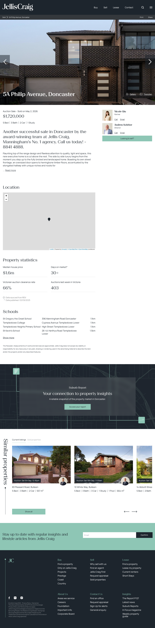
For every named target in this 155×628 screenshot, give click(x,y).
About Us (63, 594)
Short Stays (128, 575)
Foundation (63, 606)
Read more (10, 170)
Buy (96, 7)
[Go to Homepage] (17, 7)
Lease (116, 7)
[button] (49, 219)
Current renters (130, 571)
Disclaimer (35, 603)
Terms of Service (26, 607)
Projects (62, 571)
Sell (105, 7)
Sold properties (34, 439)
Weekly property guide (130, 615)
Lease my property (131, 567)
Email (122, 119)
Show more (8, 337)
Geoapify (64, 249)
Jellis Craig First (97, 571)
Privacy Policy (26, 603)
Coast (61, 579)
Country (62, 583)
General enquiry (98, 609)
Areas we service (66, 598)
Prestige (62, 575)
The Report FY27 (130, 598)
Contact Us (96, 594)
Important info (65, 609)
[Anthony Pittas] (125, 481)
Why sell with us (98, 564)
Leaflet (52, 249)
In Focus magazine (131, 609)
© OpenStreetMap (83, 249)
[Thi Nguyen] (63, 481)
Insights (126, 594)
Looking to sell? (127, 138)
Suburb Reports (130, 606)
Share (150, 17)
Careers (62, 602)
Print (141, 17)
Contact (129, 7)
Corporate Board (66, 613)
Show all (28, 511)
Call (116, 119)
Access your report (77, 406)
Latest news (128, 602)
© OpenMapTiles (72, 249)
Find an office (97, 598)
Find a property (65, 564)
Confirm (144, 535)
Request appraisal (99, 575)
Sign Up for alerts (98, 606)
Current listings (19, 439)
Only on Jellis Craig (67, 567)
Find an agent (97, 567)
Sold (4, 17)
